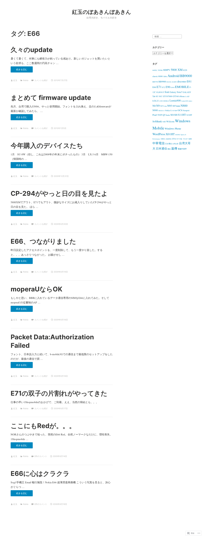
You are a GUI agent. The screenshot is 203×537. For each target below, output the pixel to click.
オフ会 (179, 139)
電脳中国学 (182, 149)
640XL (154, 70)
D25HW (174, 82)
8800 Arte (162, 76)
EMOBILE (182, 87)
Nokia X (168, 110)
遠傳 (174, 148)
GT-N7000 (167, 96)
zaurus (169, 138)
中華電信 (158, 143)
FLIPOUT (160, 92)
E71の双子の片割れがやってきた (59, 393)
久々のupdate (32, 50)
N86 (165, 106)
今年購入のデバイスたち (47, 145)
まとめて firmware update (51, 97)
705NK (160, 70)
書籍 (169, 149)
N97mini (176, 105)
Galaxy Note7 (176, 92)
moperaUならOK (36, 289)
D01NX (169, 82)
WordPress (158, 134)
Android (174, 75)
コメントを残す (41, 80)
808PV (166, 70)
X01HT (170, 134)
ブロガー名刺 (187, 139)
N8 (154, 105)
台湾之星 (175, 144)
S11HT (182, 115)
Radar (168, 115)
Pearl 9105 (157, 114)
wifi (164, 121)
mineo (190, 101)
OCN (180, 110)
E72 (163, 87)
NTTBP (174, 111)
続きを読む (19, 70)
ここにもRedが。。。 (43, 426)
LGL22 (155, 100)
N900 (155, 110)
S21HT (189, 115)
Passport (186, 110)
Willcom (170, 121)
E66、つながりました (43, 241)
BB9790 (155, 82)
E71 (159, 87)
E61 (189, 81)
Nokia (25, 80)
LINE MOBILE (164, 101)
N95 (169, 106)
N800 (184, 105)
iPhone (182, 96)
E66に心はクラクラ (40, 473)
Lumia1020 (184, 101)
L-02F (187, 96)
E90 (168, 87)
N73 (162, 106)
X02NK (177, 135)
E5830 (172, 87)
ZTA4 (174, 138)
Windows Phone (173, 128)
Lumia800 (175, 100)
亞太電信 (168, 143)
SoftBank (157, 121)
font (167, 92)
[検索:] (167, 36)
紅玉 (15, 80)
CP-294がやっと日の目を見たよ (59, 193)
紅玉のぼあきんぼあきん (101, 12)
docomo (181, 81)
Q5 (164, 114)
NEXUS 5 (161, 111)
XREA (163, 139)
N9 (158, 106)
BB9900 (162, 81)
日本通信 (161, 148)
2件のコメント (40, 456)
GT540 (176, 96)
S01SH (173, 114)
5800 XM (177, 70)
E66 (154, 87)
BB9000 (186, 75)
